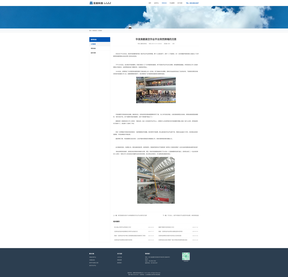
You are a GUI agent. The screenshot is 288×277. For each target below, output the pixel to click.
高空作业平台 (92, 265)
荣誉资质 (119, 260)
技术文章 (93, 53)
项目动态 (93, 48)
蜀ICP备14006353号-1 (133, 274)
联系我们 (119, 262)
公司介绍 (119, 257)
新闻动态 (95, 30)
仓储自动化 (92, 260)
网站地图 (158, 274)
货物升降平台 (92, 257)
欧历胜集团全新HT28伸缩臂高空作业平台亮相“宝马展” (132, 215)
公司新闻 (100, 30)
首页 (90, 30)
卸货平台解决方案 (93, 262)
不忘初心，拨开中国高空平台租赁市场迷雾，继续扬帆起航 (183, 215)
